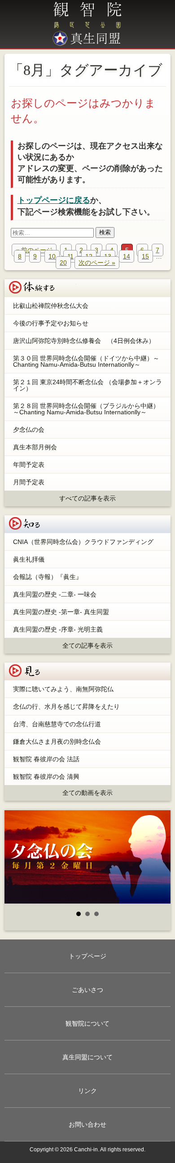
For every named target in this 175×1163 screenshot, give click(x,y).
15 (145, 256)
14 (126, 256)
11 (70, 256)
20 (63, 262)
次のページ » (97, 262)
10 (52, 256)
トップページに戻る (54, 200)
